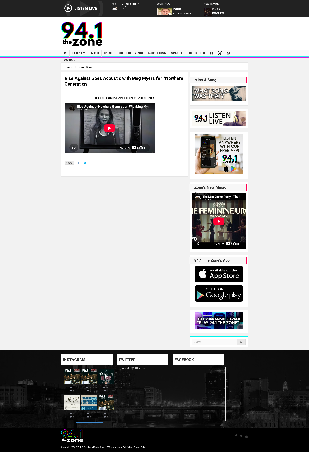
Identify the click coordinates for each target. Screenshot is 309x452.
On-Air (108, 53)
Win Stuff (177, 53)
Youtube (69, 59)
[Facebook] (211, 53)
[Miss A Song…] (219, 93)
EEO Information (114, 447)
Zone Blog (85, 67)
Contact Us (197, 53)
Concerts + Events (130, 53)
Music (95, 53)
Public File (127, 447)
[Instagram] (228, 53)
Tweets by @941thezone (133, 368)
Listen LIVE (79, 53)
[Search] (241, 342)
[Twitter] (219, 53)
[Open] (72, 376)
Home (68, 67)
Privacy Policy (140, 447)
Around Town (157, 53)
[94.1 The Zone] (81, 33)
